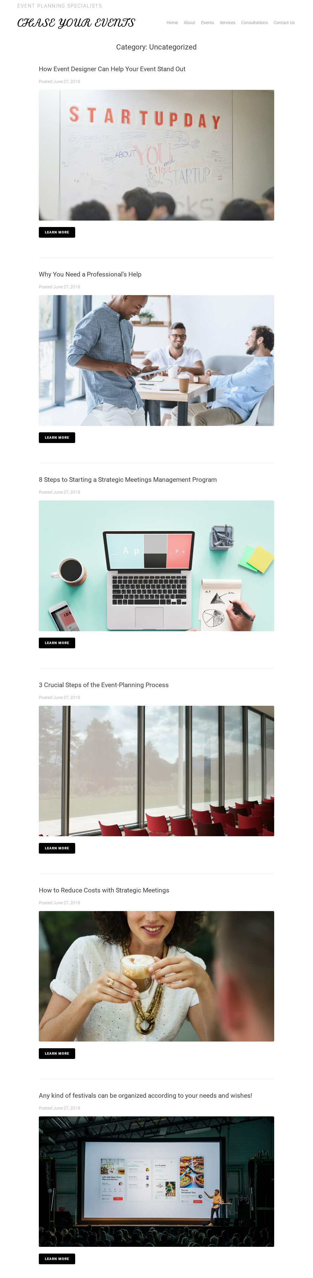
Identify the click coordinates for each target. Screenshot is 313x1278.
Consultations (254, 22)
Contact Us (284, 22)
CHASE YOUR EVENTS (76, 22)
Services (227, 22)
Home (172, 22)
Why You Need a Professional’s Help (90, 274)
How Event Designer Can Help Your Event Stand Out (112, 69)
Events (207, 22)
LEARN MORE (57, 232)
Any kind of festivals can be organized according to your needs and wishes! (145, 1095)
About (189, 22)
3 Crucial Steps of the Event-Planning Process (104, 685)
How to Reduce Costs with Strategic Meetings (104, 890)
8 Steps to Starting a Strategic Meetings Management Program (128, 479)
